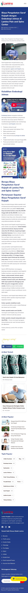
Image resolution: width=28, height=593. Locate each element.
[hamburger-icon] (25, 3)
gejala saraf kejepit (16, 69)
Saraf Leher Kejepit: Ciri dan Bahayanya (13, 377)
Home (3, 39)
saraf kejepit (12, 124)
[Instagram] (6, 527)
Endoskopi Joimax (6, 115)
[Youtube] (9, 527)
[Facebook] (2, 527)
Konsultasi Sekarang (20, 579)
